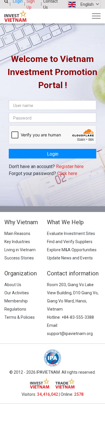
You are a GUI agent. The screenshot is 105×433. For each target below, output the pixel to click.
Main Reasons (17, 233)
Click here (67, 173)
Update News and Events (70, 258)
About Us (12, 284)
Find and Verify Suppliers (69, 241)
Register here (70, 166)
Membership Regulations (16, 305)
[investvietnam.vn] (40, 383)
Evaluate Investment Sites (71, 233)
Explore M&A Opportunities (72, 249)
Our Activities (16, 293)
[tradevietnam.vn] (65, 383)
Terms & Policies (19, 317)
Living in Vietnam (20, 249)
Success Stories (19, 258)
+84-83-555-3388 (78, 317)
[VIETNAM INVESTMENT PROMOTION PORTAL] (15, 16)
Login (52, 154)
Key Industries (17, 241)
